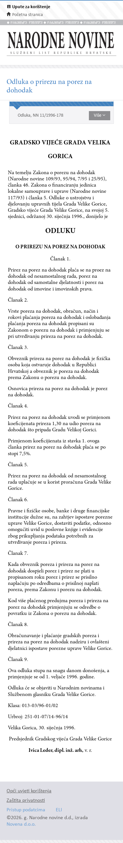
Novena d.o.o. (21, 824)
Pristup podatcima (26, 810)
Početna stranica (27, 14)
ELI (59, 810)
